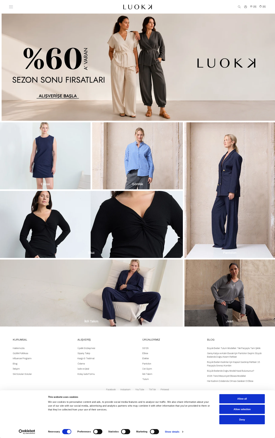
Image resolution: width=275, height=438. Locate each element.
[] (255, 6)
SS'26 (145, 348)
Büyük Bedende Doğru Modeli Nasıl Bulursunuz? (230, 371)
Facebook (111, 389)
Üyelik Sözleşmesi (86, 348)
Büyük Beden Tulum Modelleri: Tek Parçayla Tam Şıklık (234, 348)
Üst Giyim (147, 369)
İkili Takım (147, 374)
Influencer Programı (22, 358)
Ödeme (81, 364)
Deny (242, 419)
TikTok (152, 389)
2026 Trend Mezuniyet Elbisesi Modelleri (226, 376)
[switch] (97, 431)
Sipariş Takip (84, 353)
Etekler (145, 358)
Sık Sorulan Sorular (22, 374)
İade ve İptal (83, 369)
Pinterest (165, 389)
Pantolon (146, 364)
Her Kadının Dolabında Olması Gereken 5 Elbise (230, 381)
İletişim (16, 369)
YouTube (139, 389)
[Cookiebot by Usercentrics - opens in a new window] (27, 431)
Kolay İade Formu (86, 374)
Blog (15, 364)
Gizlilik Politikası (20, 353)
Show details (172, 431)
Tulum (145, 379)
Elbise (145, 353)
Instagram (125, 389)
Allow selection (242, 409)
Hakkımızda (19, 348)
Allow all (242, 398)
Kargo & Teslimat (86, 358)
